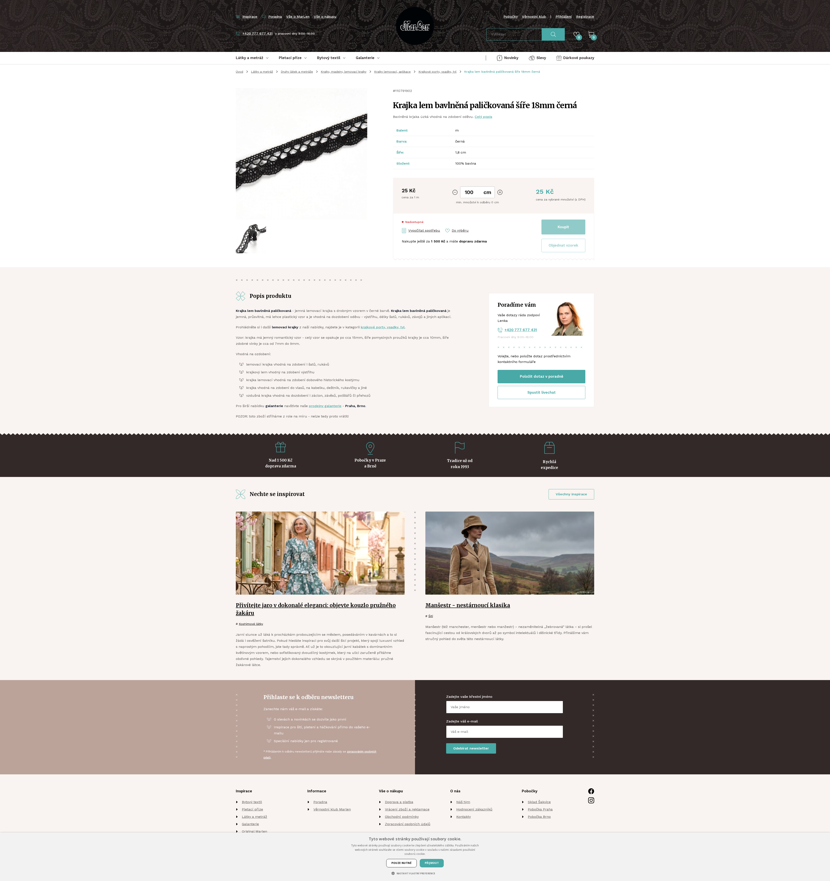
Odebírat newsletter (471, 748)
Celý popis (483, 117)
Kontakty (463, 817)
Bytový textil (252, 802)
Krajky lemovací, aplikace (392, 71)
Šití (430, 616)
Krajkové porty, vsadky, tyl (437, 71)
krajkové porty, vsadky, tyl (383, 327)
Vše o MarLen (298, 16)
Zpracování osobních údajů (407, 824)
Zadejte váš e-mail (462, 721)
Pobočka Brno (539, 817)
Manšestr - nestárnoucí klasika (467, 605)
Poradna (320, 802)
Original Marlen (254, 831)
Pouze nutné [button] (401, 863)
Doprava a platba (399, 802)
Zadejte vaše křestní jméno (469, 697)
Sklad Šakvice (539, 802)
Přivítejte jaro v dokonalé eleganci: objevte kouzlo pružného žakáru (316, 609)
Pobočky (510, 16)
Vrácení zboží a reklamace (407, 809)
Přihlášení (563, 16)
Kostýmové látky (251, 624)
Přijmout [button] (432, 863)
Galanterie (250, 824)
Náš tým (463, 802)
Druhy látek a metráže (297, 71)
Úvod (239, 71)
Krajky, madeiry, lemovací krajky (343, 71)
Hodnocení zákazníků (474, 809)
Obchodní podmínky (402, 817)
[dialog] (415, 857)
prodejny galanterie (325, 406)
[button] (563, 245)
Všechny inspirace (571, 494)
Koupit (563, 227)
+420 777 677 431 (520, 330)
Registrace (585, 16)
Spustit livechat (541, 392)
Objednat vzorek (563, 245)
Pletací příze (252, 809)
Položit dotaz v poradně (541, 376)
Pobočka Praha (540, 809)
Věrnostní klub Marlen (332, 809)
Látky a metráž (262, 71)
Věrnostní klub (534, 16)
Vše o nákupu (325, 16)
